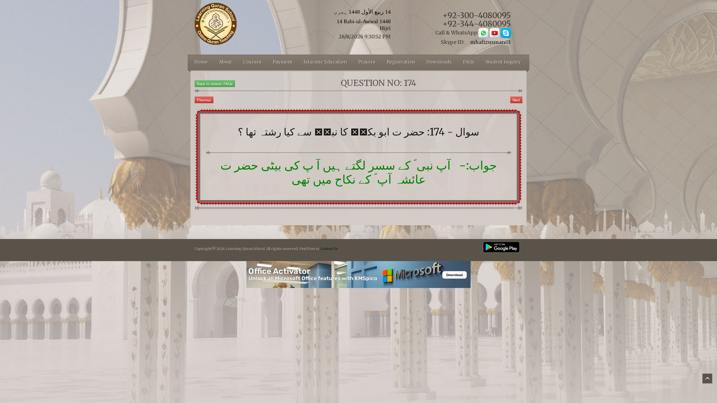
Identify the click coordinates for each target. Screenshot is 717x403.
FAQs (468, 62)
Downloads (439, 62)
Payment (282, 62)
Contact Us (329, 249)
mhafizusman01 (490, 42)
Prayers (367, 62)
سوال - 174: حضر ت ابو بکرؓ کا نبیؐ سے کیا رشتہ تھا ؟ (358, 132)
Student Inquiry (503, 62)
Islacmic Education (325, 62)
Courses (252, 62)
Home (201, 62)
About (225, 62)
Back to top (707, 379)
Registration (401, 62)
